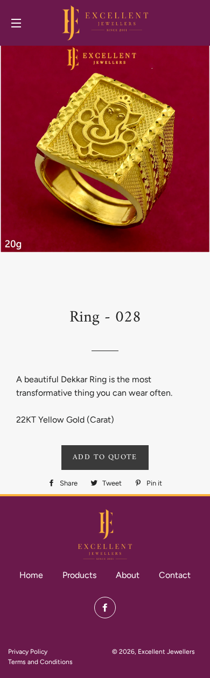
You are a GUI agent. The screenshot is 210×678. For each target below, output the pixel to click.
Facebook (105, 607)
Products (79, 575)
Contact (175, 575)
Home (31, 575)
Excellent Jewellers (166, 651)
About (127, 575)
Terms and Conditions (40, 662)
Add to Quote (105, 457)
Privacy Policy (27, 651)
